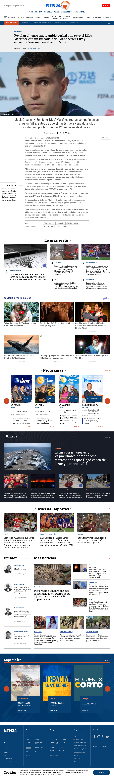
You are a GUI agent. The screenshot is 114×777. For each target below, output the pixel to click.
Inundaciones (58, 262)
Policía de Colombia (92, 631)
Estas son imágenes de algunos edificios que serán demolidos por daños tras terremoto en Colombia (70, 495)
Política (21, 17)
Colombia (6, 749)
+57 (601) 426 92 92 (102, 746)
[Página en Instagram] (98, 736)
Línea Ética (76, 755)
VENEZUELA (48, 12)
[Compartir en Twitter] (60, 133)
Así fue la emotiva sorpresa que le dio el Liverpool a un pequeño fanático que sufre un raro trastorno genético (8, 194)
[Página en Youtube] (107, 736)
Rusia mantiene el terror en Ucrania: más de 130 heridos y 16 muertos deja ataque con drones (98, 495)
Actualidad (12, 17)
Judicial (38, 17)
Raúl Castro (24, 23)
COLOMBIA (38, 12)
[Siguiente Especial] (107, 689)
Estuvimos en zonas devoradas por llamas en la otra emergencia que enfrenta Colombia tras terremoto (43, 495)
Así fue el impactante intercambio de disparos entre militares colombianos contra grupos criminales (97, 638)
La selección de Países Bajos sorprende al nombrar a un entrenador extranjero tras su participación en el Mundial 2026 (56, 541)
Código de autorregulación (80, 749)
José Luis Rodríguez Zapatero (41, 23)
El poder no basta (20, 569)
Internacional (7, 762)
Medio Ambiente (19, 608)
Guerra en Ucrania (91, 490)
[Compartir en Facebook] (57, 133)
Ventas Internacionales (79, 752)
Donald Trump (93, 582)
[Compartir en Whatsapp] (69, 133)
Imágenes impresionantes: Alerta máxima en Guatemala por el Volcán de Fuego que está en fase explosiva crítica (97, 572)
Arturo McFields (19, 584)
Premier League (49, 226)
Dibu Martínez (18, 31)
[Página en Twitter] (103, 736)
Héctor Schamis (21, 643)
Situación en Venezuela (21, 631)
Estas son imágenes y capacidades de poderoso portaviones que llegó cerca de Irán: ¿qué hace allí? (45, 421)
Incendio (33, 490)
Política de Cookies (54, 774)
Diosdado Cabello (9, 490)
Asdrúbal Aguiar (19, 566)
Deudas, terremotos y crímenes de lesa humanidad (21, 636)
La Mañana (64, 405)
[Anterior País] (109, 22)
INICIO (31, 12)
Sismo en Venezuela (15, 270)
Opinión (106, 17)
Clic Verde (52, 736)
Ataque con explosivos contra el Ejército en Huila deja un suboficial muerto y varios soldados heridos (72, 638)
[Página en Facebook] (94, 736)
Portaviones (58, 449)
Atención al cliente (78, 739)
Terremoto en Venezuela (41, 587)
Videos (11, 436)
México (5, 755)
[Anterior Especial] (6, 689)
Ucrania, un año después (57, 704)
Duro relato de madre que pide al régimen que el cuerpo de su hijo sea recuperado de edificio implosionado (52, 595)
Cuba (65, 23)
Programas (97, 17)
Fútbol (5, 534)
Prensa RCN (76, 758)
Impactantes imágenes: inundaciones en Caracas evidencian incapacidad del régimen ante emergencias (96, 285)
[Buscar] (112, 17)
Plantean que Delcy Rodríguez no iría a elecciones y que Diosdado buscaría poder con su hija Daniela (15, 495)
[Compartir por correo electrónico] (66, 133)
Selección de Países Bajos (48, 534)
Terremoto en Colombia (66, 490)
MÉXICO (56, 12)
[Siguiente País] (109, 24)
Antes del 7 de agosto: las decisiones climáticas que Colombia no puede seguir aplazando (22, 614)
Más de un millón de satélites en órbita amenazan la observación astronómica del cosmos (92, 421)
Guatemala (92, 565)
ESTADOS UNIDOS (66, 12)
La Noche (15, 405)
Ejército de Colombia (66, 631)
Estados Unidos (8, 758)
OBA (74, 762)
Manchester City (72, 223)
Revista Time (38, 631)
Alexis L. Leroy (21, 621)
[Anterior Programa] (6, 401)
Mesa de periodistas (53, 751)
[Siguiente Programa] (107, 401)
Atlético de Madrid (91, 262)
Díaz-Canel (57, 23)
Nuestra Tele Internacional (56, 17)
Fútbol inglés (62, 226)
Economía (29, 17)
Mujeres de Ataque (62, 751)
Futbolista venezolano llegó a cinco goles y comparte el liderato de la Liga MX (91, 540)
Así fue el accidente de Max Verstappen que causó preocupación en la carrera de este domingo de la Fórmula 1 (66, 285)
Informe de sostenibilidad (79, 745)
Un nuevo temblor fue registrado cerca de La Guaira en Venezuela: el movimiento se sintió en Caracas (27, 277)
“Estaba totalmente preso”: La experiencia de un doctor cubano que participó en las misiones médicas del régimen (21, 421)
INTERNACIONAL (79, 12)
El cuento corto (89, 704)
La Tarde (39, 405)
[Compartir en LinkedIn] (63, 133)
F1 (55, 279)
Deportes (46, 17)
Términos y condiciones (65, 771)
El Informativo (90, 405)
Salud (89, 17)
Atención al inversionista (79, 742)
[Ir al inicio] (12, 734)
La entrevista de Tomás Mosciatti (54, 743)
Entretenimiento (79, 17)
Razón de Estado (54, 755)
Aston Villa (60, 223)
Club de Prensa (63, 736)
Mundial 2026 (74, 23)
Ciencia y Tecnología (67, 17)
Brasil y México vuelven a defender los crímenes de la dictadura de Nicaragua (22, 590)
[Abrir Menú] (6, 17)
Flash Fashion (62, 739)
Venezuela (80, 534)
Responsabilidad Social (79, 736)
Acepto (101, 772)
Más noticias (45, 558)
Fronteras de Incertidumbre (24, 704)
